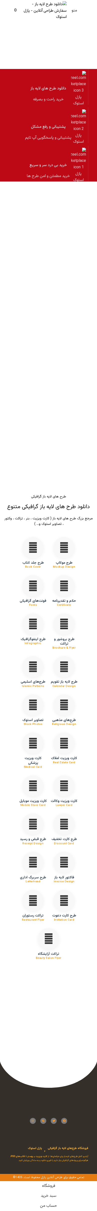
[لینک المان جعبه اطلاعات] (48, 87)
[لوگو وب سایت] (45, 11)
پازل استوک (35, 1148)
